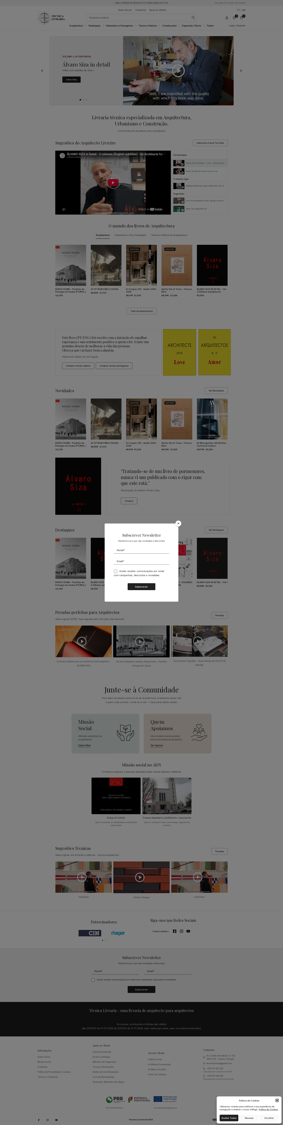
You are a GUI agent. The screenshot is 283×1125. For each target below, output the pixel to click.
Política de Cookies (268, 1109)
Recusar (249, 1118)
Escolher (269, 1118)
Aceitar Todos (229, 1118)
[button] (277, 1100)
